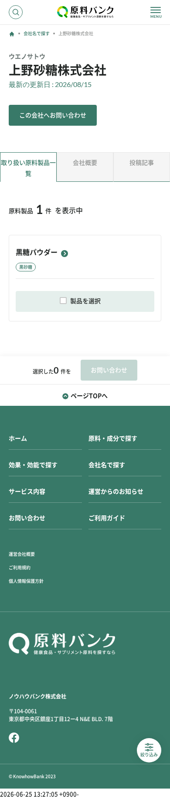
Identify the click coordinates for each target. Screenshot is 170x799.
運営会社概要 (22, 554)
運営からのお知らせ (115, 491)
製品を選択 (85, 301)
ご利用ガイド (106, 518)
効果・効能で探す (33, 465)
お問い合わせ (27, 518)
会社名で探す (37, 33)
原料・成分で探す (112, 438)
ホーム (18, 438)
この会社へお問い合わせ (52, 115)
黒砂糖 (25, 267)
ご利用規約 (20, 567)
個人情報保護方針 (26, 581)
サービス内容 (27, 491)
